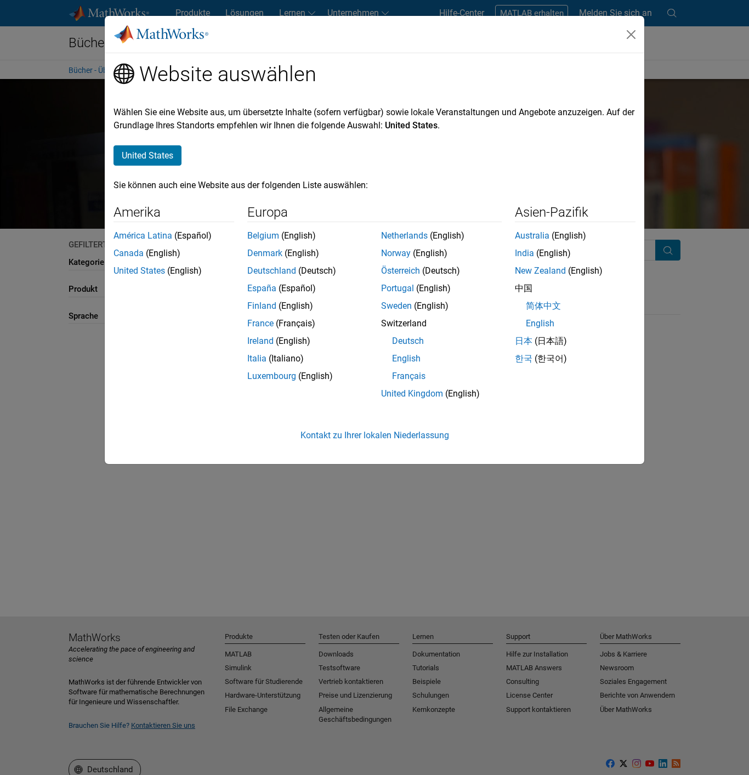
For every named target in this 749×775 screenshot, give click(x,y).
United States (139, 270)
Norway (396, 253)
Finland (261, 306)
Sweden (396, 306)
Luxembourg (271, 376)
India (524, 253)
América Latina (143, 235)
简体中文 (543, 306)
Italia (256, 358)
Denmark (264, 253)
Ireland (260, 341)
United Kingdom (412, 393)
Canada (129, 253)
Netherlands (404, 235)
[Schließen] (631, 34)
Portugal (397, 288)
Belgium (263, 235)
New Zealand (540, 270)
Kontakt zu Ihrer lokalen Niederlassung (374, 435)
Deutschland (271, 270)
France (260, 323)
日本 (523, 341)
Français (408, 376)
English (406, 358)
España (261, 288)
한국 (523, 358)
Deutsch (408, 341)
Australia (532, 235)
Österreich (400, 270)
